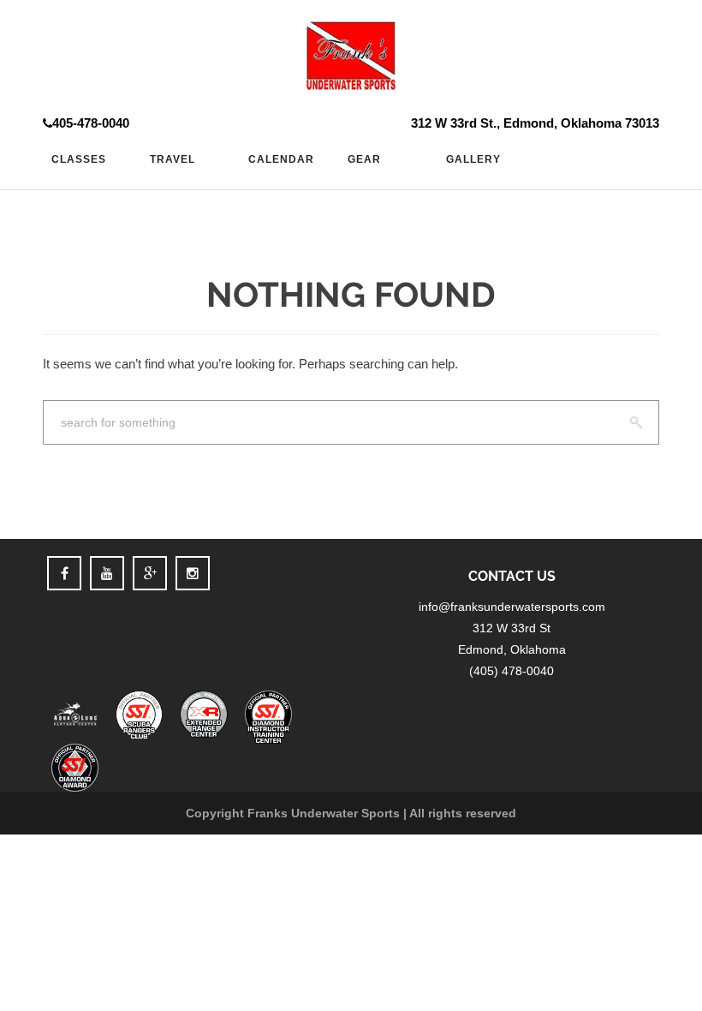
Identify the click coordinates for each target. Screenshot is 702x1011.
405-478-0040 (90, 123)
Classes (78, 159)
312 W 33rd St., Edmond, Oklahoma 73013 (535, 123)
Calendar (281, 159)
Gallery (473, 159)
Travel (172, 159)
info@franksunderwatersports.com (512, 606)
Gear (364, 159)
